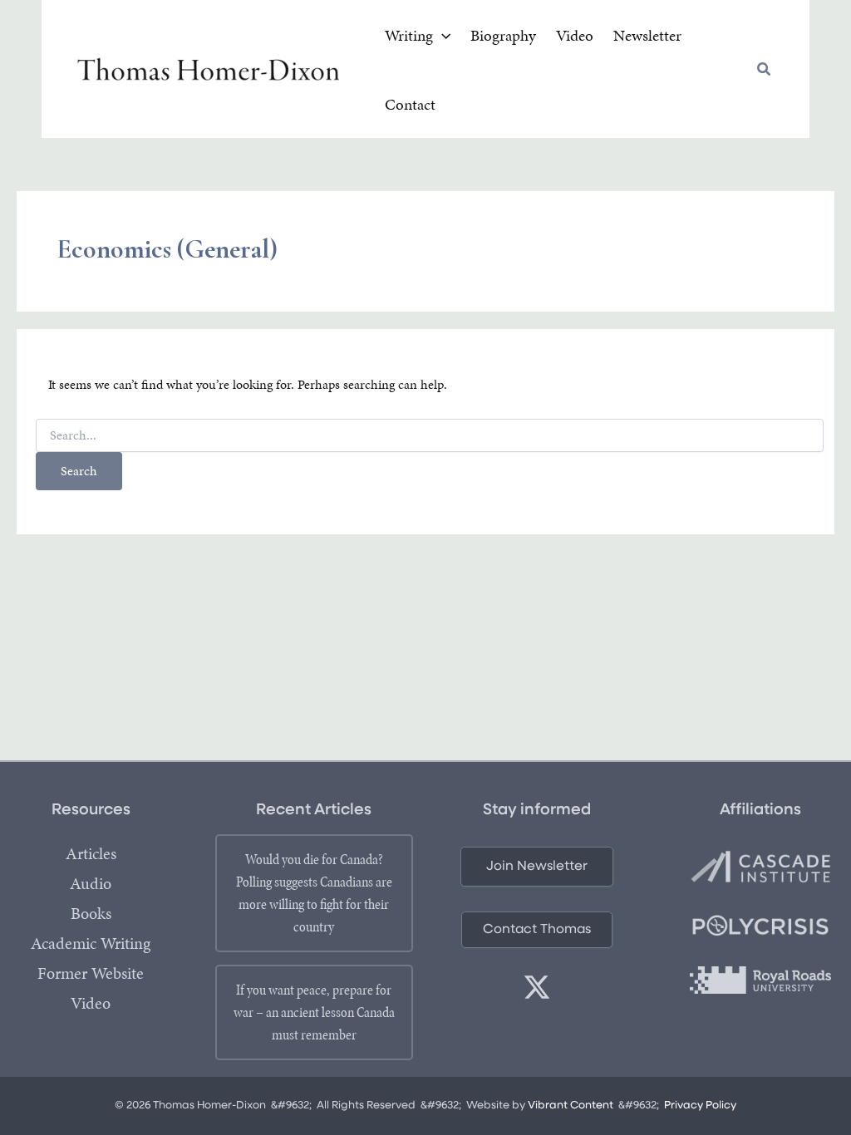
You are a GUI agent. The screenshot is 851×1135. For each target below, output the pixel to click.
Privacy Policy (700, 1105)
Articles (91, 853)
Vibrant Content (570, 1105)
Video (91, 1003)
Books (91, 913)
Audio (90, 883)
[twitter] (537, 987)
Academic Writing (90, 943)
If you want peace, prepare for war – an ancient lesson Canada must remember (314, 1012)
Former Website (90, 973)
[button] (441, 35)
